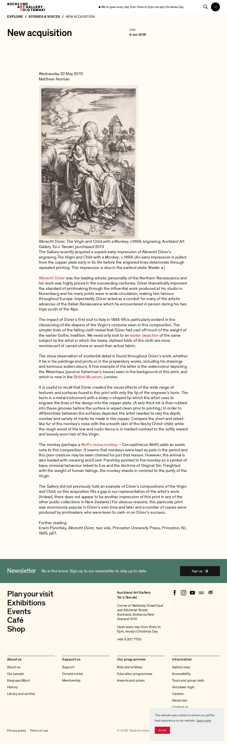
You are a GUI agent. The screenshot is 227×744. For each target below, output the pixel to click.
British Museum (88, 377)
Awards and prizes (131, 680)
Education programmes (134, 673)
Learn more (203, 720)
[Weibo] (210, 592)
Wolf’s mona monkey (99, 445)
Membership (71, 680)
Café (15, 620)
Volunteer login (183, 687)
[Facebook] (174, 592)
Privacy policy (16, 731)
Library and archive (21, 693)
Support (68, 667)
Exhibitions (26, 602)
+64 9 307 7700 (129, 639)
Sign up (197, 571)
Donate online (72, 673)
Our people (15, 673)
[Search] (205, 6)
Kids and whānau (129, 667)
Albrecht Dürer (52, 278)
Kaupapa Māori (18, 680)
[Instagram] (183, 592)
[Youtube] (192, 592)
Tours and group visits (188, 680)
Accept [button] (162, 730)
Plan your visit (30, 594)
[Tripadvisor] (201, 592)
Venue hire (179, 700)
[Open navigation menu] (215, 6)
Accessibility (181, 673)
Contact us (180, 707)
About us (13, 667)
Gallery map (181, 667)
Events (19, 611)
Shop (16, 629)
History (12, 687)
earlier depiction (144, 335)
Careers (178, 693)
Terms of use (39, 731)
